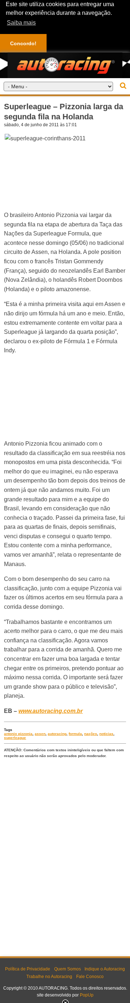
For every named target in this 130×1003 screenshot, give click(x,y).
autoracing (57, 734)
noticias (106, 734)
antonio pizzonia (18, 734)
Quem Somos (67, 969)
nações (90, 734)
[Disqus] (65, 855)
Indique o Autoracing (104, 969)
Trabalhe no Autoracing (49, 976)
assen (40, 734)
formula (75, 734)
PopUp (87, 995)
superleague (15, 738)
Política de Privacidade (27, 969)
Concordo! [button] (23, 43)
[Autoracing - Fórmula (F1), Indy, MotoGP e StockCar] (65, 65)
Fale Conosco (90, 976)
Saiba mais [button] (21, 23)
